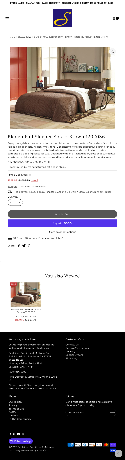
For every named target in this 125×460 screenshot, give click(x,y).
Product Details (20, 174)
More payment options (62, 231)
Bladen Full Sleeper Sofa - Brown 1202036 (26, 311)
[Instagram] (23, 434)
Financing (71, 358)
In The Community (20, 418)
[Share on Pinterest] (29, 245)
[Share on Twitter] (24, 245)
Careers (13, 415)
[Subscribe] (112, 412)
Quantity (13, 196)
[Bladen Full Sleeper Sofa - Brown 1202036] (26, 294)
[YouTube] (18, 434)
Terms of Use (16, 408)
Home (12, 37)
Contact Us (72, 344)
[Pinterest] (14, 434)
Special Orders (74, 354)
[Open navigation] (7, 18)
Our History (15, 401)
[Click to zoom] (112, 51)
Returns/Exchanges (77, 348)
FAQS (12, 412)
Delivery (70, 351)
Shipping (13, 186)
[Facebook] (10, 434)
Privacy (13, 405)
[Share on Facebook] (18, 245)
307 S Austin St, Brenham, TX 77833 (30, 356)
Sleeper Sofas (24, 37)
